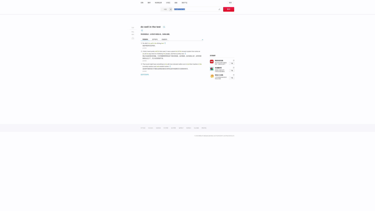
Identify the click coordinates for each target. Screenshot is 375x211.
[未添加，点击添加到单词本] (164, 26)
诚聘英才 (181, 128)
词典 (142, 2)
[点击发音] (164, 43)
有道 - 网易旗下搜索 (149, 9)
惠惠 (176, 2)
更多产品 (184, 2)
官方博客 (166, 128)
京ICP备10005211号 (228, 135)
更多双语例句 (145, 74)
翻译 (149, 2)
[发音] (142, 30)
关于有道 (143, 128)
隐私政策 (206, 135)
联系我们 (188, 128)
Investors (150, 128)
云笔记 (168, 2)
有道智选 (158, 128)
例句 (133, 34)
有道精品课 (158, 2)
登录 (230, 2)
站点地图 (196, 128)
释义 (133, 32)
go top (133, 38)
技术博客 (173, 128)
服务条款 (211, 135)
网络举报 (204, 128)
